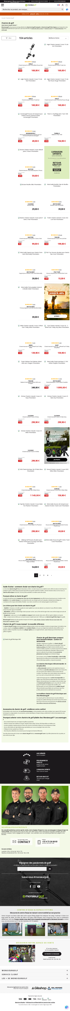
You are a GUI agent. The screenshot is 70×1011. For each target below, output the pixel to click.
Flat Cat (51, 619)
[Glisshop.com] (39, 988)
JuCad (55, 619)
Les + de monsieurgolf (14, 978)
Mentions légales (20, 1002)
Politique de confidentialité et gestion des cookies (40, 1002)
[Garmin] (56, 445)
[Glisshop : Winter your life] (30, 5)
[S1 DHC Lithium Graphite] (56, 368)
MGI (61, 619)
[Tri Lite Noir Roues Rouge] (56, 86)
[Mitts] (30, 191)
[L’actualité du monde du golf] (35, 896)
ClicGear (43, 619)
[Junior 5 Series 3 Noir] (30, 225)
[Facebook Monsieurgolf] (30, 886)
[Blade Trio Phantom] (30, 511)
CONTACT (24, 842)
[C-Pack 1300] (56, 121)
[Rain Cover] (56, 259)
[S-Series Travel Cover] (56, 547)
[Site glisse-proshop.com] (54, 988)
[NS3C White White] (56, 476)
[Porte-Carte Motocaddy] (30, 259)
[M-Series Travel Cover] (56, 511)
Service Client (10, 974)
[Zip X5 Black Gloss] (30, 476)
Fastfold (47, 619)
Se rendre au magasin (52, 954)
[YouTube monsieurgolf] (38, 886)
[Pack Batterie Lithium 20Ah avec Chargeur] (30, 368)
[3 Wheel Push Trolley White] (30, 332)
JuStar (58, 619)
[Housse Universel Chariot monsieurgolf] (30, 121)
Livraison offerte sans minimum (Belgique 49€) (14, 1)
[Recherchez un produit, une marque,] (62, 9)
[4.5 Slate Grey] (56, 403)
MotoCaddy (6, 621)
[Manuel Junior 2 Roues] (30, 156)
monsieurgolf (10, 970)
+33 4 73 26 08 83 (49, 841)
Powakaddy (12, 621)
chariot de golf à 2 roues (37, 28)
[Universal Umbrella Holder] (30, 294)
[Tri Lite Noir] (30, 86)
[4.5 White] (30, 438)
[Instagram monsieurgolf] (34, 886)
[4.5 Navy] (30, 403)
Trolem (17, 621)
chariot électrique (59, 28)
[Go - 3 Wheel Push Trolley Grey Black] (56, 332)
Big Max (39, 619)
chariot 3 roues (48, 28)
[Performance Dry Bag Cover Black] (30, 547)
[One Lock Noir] (56, 225)
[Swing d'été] (56, 302)
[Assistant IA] (67, 9)
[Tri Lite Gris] (56, 51)
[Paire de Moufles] (56, 191)
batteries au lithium (41, 647)
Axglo (35, 619)
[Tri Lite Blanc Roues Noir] (30, 51)
